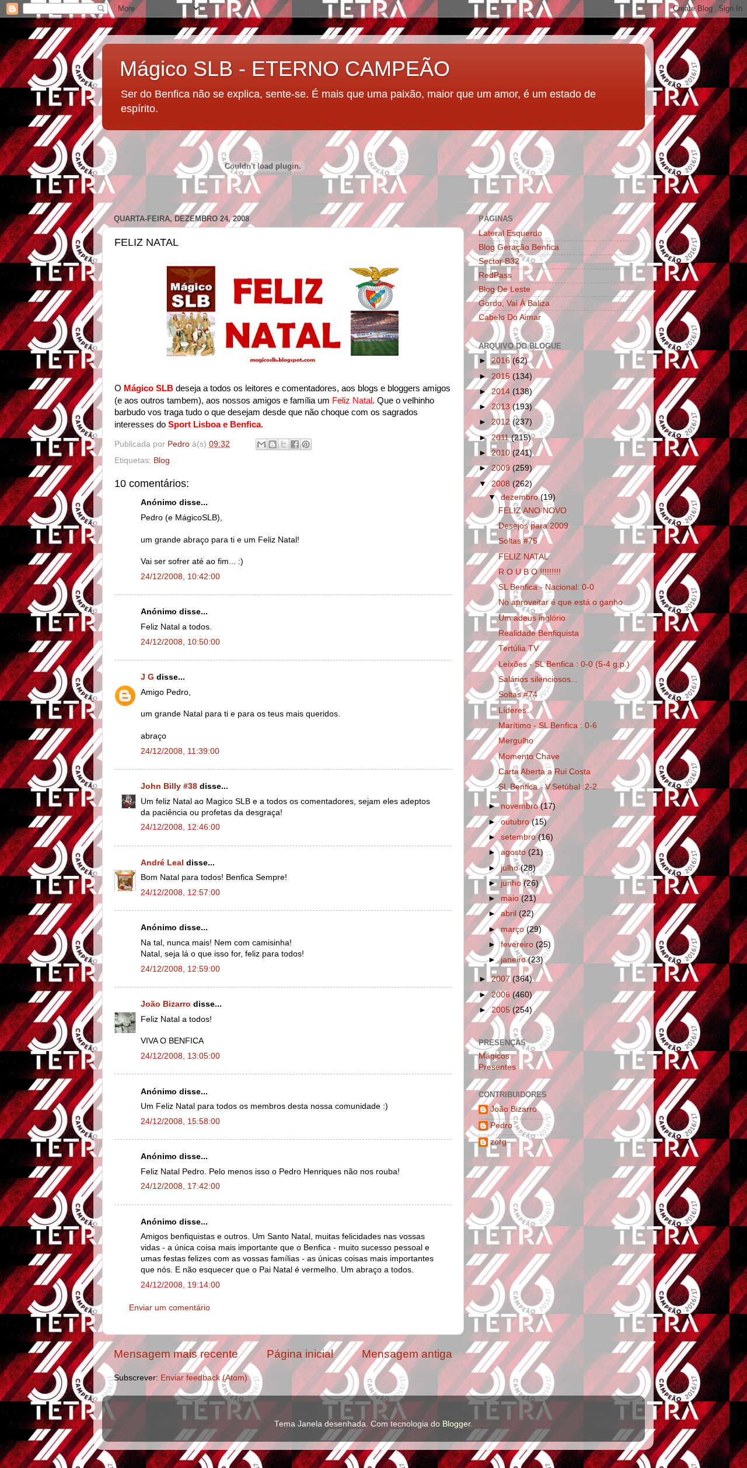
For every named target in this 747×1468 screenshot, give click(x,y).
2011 (501, 437)
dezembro (520, 497)
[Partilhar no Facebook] (295, 444)
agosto (514, 852)
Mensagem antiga (407, 1354)
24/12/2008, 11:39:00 (180, 751)
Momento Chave (529, 756)
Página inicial (300, 1354)
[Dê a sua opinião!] (272, 444)
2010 (501, 452)
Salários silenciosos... (538, 679)
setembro (519, 837)
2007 (501, 979)
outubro (516, 822)
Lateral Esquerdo (510, 233)
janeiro (514, 959)
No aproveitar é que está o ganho (560, 602)
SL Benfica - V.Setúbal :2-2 (547, 786)
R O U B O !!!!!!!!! (529, 572)
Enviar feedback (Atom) (203, 1377)
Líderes (512, 710)
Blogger (456, 1424)
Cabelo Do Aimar (510, 317)
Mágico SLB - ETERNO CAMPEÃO (285, 69)
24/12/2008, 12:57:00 (180, 892)
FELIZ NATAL (523, 556)
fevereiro (518, 944)
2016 (501, 360)
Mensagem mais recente (176, 1354)
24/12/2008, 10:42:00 (180, 576)
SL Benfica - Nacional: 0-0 (546, 587)
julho (511, 868)
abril (510, 913)
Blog (161, 460)
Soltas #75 (517, 541)
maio (511, 898)
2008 (501, 483)
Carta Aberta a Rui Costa (544, 771)
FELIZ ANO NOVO (532, 510)
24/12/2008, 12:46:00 (180, 827)
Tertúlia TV (518, 648)
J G (147, 677)
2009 (501, 468)
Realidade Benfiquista (538, 633)
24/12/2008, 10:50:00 (180, 642)
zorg (498, 1141)
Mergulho (515, 740)
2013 (501, 406)
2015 (501, 376)
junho (512, 883)
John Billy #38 (169, 786)
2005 (501, 1010)
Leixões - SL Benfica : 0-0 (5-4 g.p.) (564, 664)
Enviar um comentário (169, 1307)
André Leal (162, 862)
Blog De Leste (504, 289)
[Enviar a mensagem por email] (261, 444)
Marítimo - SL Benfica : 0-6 (547, 725)
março (513, 929)
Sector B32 (499, 261)
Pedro (501, 1125)
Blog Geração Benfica (519, 247)
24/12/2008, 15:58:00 (180, 1121)
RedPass (495, 275)
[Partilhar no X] (283, 444)
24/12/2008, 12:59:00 (180, 969)
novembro (520, 806)
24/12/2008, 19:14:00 (180, 1285)
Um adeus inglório (532, 618)
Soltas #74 (517, 694)
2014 (501, 391)
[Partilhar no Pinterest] (306, 444)
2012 (501, 422)
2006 (501, 994)
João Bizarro (166, 1004)
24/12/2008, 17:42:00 (180, 1186)
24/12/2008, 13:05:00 (180, 1056)
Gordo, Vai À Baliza (514, 303)
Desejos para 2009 (533, 525)
